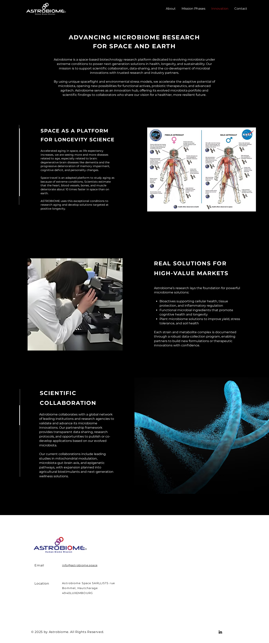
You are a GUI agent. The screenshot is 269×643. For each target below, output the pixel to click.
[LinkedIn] (220, 632)
